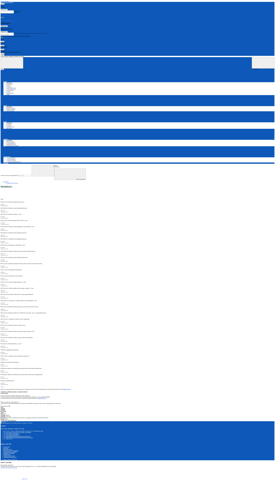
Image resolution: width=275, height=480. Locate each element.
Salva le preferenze (12, 420)
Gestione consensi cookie (9, 455)
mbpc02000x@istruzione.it (18, 436)
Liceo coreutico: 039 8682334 (12, 435)
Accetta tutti (22, 391)
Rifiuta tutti (12, 391)
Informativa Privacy (7, 449)
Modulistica (6, 181)
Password (16, 12)
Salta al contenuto (5, 1)
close (2, 69)
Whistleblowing (7, 454)
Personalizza (4, 391)
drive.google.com (5, 406)
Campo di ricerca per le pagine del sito (9, 175)
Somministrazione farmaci (12, 183)
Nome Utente (17, 11)
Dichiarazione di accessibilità (10, 452)
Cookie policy (6, 446)
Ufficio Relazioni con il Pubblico (10, 450)
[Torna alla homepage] (137, 56)
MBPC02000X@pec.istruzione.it (19, 437)
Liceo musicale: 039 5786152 (12, 433)
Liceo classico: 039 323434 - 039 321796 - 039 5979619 (18, 432)
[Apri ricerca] (263, 63)
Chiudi (2, 41)
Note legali (5, 448)
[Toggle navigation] (12, 63)
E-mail (15, 33)
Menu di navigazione (80, 179)
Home (55, 165)
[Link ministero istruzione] (7, 2)
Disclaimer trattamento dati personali (9, 467)
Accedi (2, 3)
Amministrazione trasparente (9, 457)
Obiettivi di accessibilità (8, 453)
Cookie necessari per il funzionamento (9, 402)
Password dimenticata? (6, 15)
